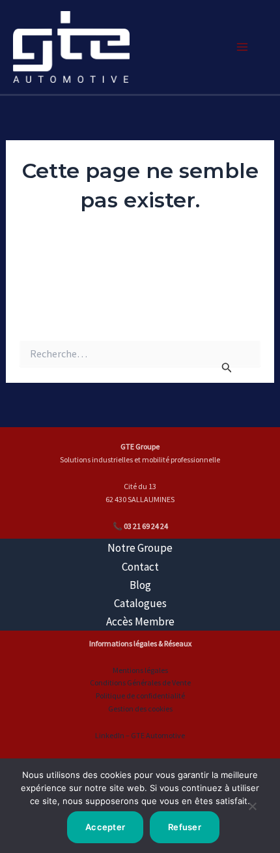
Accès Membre (140, 621)
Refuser (184, 827)
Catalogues (140, 603)
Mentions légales (140, 670)
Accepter (105, 827)
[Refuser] (252, 811)
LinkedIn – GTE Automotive (140, 735)
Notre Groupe (140, 548)
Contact (140, 567)
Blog (140, 585)
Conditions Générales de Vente (140, 682)
